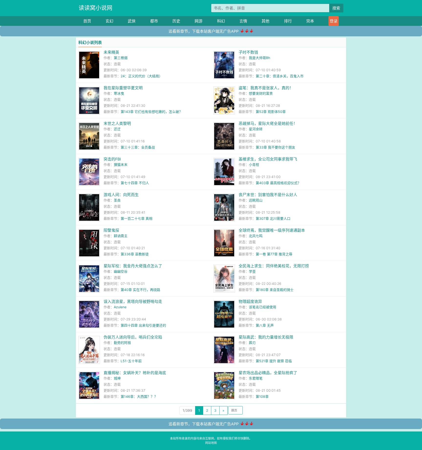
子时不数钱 (248, 52)
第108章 (262, 396)
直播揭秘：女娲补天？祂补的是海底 (135, 372)
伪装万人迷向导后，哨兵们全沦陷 (133, 337)
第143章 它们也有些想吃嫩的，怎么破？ (151, 112)
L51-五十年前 (131, 361)
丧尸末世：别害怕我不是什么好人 (268, 194)
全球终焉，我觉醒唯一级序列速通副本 (272, 230)
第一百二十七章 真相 (136, 218)
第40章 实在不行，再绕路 (140, 290)
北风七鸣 (256, 236)
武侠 (132, 21)
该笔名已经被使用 (262, 307)
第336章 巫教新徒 (135, 254)
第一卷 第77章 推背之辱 (274, 254)
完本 (310, 21)
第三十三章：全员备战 (138, 147)
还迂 (117, 129)
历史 (176, 21)
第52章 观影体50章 (271, 112)
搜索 (336, 8)
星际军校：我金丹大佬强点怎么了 (133, 265)
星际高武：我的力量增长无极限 (266, 337)
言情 (243, 21)
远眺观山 (256, 200)
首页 (87, 21)
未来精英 (111, 52)
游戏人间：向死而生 (121, 194)
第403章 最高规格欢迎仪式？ (278, 183)
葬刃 (252, 342)
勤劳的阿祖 (122, 342)
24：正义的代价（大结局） (141, 76)
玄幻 (109, 21)
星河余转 (256, 129)
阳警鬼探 (111, 230)
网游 (198, 21)
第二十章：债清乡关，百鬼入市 (280, 76)
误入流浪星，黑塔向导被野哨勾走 (133, 301)
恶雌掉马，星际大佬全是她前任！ (268, 123)
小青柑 (254, 164)
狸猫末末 (120, 164)
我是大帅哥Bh (259, 58)
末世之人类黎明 (117, 123)
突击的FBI (112, 159)
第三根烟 (120, 58)
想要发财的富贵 (261, 93)
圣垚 (117, 200)
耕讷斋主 (120, 236)
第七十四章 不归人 (135, 183)
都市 (154, 21)
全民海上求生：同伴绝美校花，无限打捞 (274, 265)
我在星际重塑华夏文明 (123, 87)
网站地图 (211, 443)
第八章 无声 (265, 325)
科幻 (221, 21)
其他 (265, 21)
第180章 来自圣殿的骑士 (275, 290)
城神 (117, 378)
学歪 (252, 271)
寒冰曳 (119, 93)
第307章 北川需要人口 (273, 218)
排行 (288, 21)
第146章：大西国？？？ (139, 396)
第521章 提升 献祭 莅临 (274, 361)
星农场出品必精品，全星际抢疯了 (268, 372)
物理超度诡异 (250, 301)
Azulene (120, 307)
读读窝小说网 (95, 7)
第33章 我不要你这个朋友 (275, 147)
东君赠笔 (256, 378)
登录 (334, 21)
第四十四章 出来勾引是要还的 (143, 325)
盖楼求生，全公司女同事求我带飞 (268, 159)
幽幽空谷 (120, 271)
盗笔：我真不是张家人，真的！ (266, 87)
